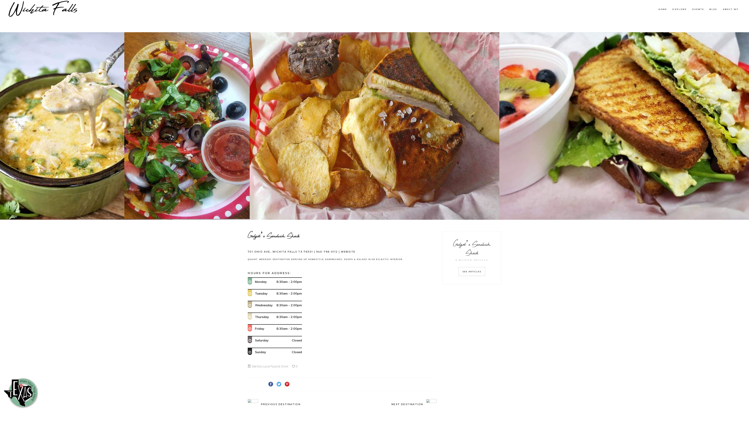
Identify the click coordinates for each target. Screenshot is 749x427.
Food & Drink (279, 366)
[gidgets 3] (125, 126)
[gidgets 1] (374, 126)
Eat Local (263, 366)
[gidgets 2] (624, 126)
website (348, 251)
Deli (253, 366)
